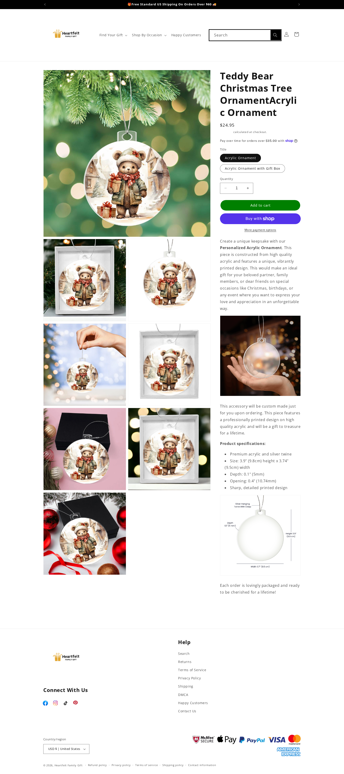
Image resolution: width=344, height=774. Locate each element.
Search (184, 653)
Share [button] (230, 617)
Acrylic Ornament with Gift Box (252, 168)
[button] (113, 35)
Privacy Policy (189, 678)
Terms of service (146, 765)
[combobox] (245, 35)
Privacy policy (121, 765)
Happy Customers (193, 703)
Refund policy (97, 765)
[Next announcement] (299, 4)
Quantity (226, 179)
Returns (184, 661)
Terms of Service (192, 670)
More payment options (260, 230)
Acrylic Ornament (240, 158)
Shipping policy (173, 765)
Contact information (202, 765)
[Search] (276, 35)
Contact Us (187, 711)
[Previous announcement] (45, 4)
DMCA (183, 694)
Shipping (226, 132)
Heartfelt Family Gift (69, 765)
